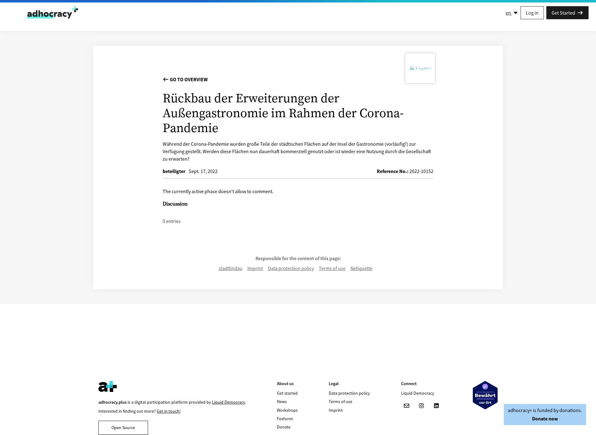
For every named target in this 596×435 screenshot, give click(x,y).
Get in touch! (169, 411)
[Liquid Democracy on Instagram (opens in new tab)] (421, 405)
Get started (287, 393)
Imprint (255, 268)
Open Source (123, 427)
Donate (284, 427)
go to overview (188, 79)
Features (285, 418)
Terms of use (332, 268)
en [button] (509, 13)
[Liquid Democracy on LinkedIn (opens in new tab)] (436, 405)
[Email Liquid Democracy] (406, 405)
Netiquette (361, 268)
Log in (532, 13)
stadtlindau (230, 268)
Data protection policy (291, 268)
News (282, 401)
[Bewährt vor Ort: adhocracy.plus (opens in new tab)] (485, 395)
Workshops (287, 410)
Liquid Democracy (228, 402)
